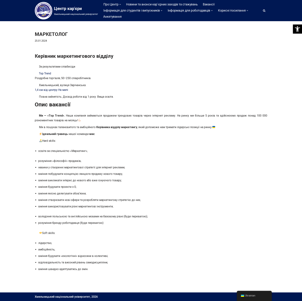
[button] (297, 29)
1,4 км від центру (46, 90)
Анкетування (112, 16)
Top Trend (45, 73)
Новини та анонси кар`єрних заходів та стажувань (162, 4)
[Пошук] (264, 10)
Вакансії (209, 4)
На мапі (63, 90)
